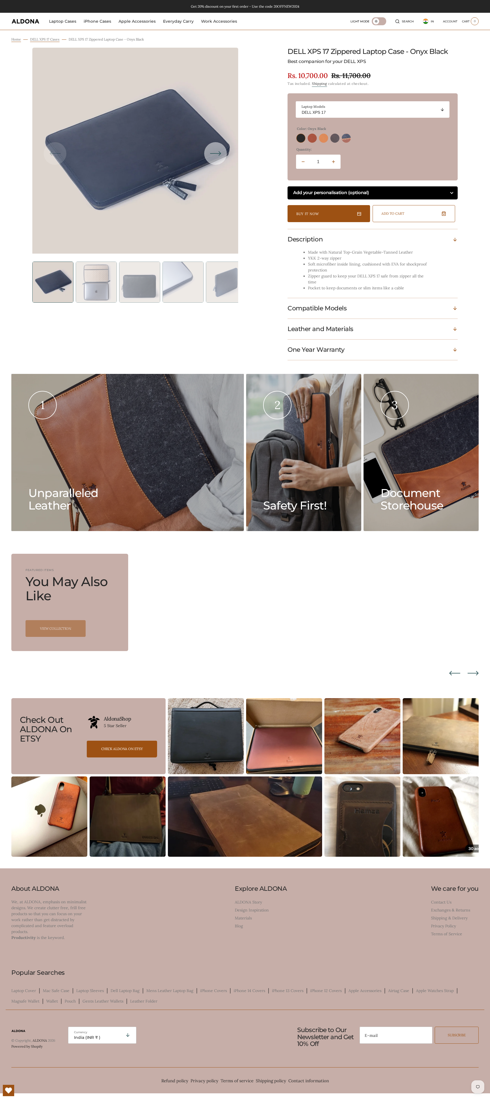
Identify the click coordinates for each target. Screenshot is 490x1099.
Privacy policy (204, 1080)
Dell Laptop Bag (125, 990)
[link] (94, 722)
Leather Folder (143, 1001)
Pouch (70, 1001)
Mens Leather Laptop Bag (169, 990)
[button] (404, 21)
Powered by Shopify (27, 1046)
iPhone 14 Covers (249, 990)
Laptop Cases (62, 21)
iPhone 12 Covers (326, 990)
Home (16, 39)
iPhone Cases (97, 21)
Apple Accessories (137, 21)
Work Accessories (219, 21)
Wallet (52, 1001)
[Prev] (454, 673)
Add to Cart (392, 213)
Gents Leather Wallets (103, 1001)
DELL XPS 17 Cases (45, 39)
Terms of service (237, 1080)
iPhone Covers (213, 990)
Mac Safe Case (56, 990)
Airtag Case (398, 990)
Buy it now (307, 214)
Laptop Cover (23, 990)
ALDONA (40, 1040)
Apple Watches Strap (435, 990)
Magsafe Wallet (25, 1001)
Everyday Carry (178, 21)
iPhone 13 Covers (287, 990)
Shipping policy (271, 1080)
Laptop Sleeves (90, 990)
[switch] (379, 21)
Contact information (308, 1080)
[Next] (473, 673)
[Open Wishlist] (8, 1090)
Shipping (319, 83)
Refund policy (174, 1080)
